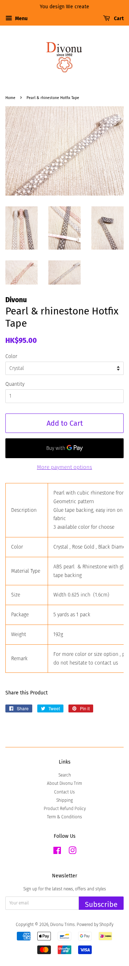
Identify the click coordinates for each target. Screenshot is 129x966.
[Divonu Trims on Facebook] (57, 852)
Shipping (64, 800)
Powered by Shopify (95, 924)
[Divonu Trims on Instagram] (72, 852)
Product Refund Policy (65, 808)
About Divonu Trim (64, 783)
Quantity (14, 384)
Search (64, 775)
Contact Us (64, 792)
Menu (21, 18)
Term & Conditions (64, 816)
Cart (118, 18)
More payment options (64, 467)
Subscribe (101, 904)
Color (11, 356)
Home (10, 97)
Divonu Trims (62, 924)
